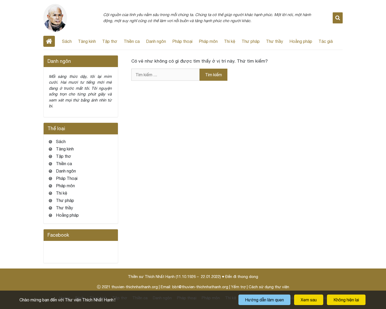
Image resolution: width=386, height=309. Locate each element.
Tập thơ (109, 41)
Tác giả (326, 41)
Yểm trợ (238, 287)
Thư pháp (251, 41)
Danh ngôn (156, 41)
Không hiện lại (346, 299)
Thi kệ (229, 41)
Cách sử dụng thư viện (269, 287)
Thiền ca (132, 41)
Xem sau (309, 299)
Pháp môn (208, 41)
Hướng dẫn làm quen (264, 299)
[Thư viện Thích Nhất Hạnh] (55, 17)
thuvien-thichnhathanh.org (134, 287)
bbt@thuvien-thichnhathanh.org (200, 287)
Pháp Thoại (66, 178)
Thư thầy (274, 41)
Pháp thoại (182, 41)
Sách (67, 41)
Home (49, 41)
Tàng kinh (87, 41)
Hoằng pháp (300, 41)
